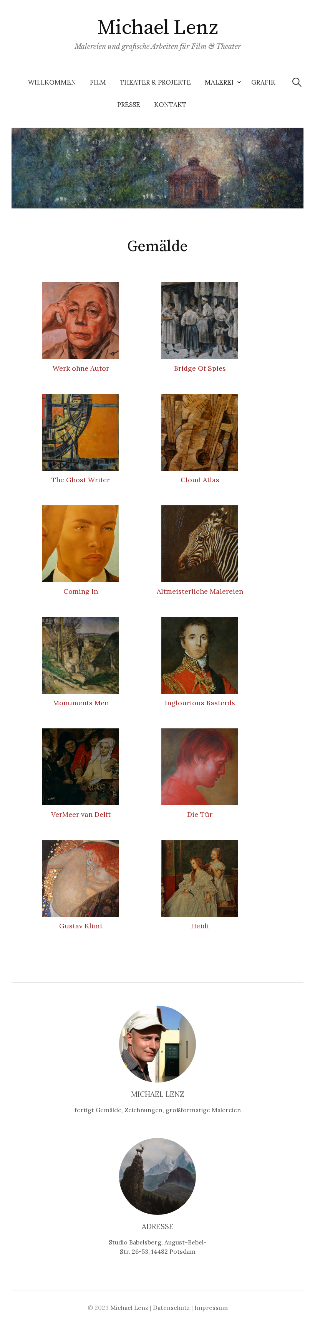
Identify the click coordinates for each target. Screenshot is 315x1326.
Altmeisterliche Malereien (200, 591)
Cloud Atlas (200, 479)
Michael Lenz (157, 28)
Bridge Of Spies (200, 368)
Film (98, 82)
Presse (128, 104)
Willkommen (52, 82)
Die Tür (199, 814)
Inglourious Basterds (200, 702)
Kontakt (170, 104)
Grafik (263, 82)
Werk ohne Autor (81, 368)
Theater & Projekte (155, 82)
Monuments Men (81, 702)
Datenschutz (171, 1307)
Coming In (80, 591)
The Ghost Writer (80, 479)
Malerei (219, 82)
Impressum (211, 1307)
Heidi (200, 925)
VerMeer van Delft (81, 814)
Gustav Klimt (81, 925)
